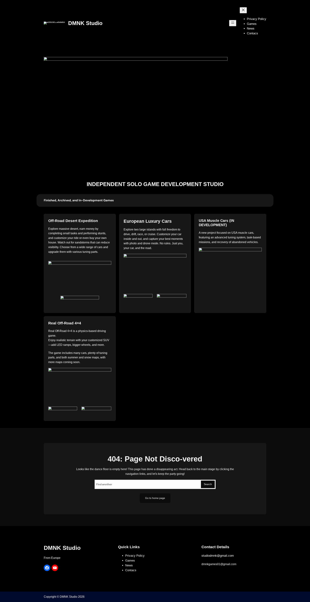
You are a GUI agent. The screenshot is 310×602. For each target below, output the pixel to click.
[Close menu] (243, 10)
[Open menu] (232, 23)
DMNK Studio (85, 23)
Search (208, 484)
